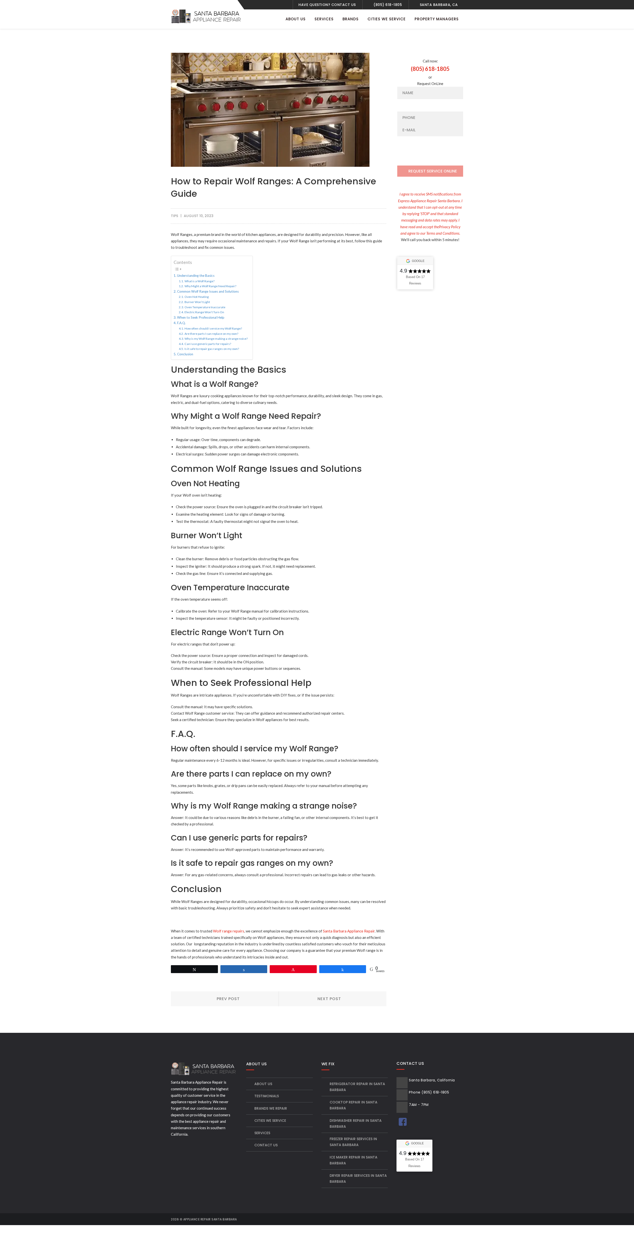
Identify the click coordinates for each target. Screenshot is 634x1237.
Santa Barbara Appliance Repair (349, 931)
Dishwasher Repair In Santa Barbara (356, 1123)
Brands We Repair (270, 1108)
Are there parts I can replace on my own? (211, 334)
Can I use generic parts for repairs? (208, 344)
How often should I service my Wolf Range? (213, 328)
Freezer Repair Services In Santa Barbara (353, 1142)
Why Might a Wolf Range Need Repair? (210, 286)
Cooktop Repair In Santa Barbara (353, 1105)
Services (262, 1132)
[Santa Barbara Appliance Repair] (207, 16)
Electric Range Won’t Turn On (204, 312)
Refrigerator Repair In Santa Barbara (357, 1087)
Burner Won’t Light (197, 302)
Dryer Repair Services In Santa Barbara (358, 1178)
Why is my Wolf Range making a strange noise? (216, 338)
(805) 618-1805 (387, 4)
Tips (174, 215)
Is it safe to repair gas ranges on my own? (212, 349)
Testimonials (266, 1096)
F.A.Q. (181, 323)
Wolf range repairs (228, 931)
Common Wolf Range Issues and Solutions (208, 291)
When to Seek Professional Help (200, 317)
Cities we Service (270, 1120)
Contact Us (266, 1145)
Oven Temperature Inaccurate (205, 307)
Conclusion (185, 354)
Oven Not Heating (197, 297)
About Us (263, 1083)
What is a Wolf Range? (199, 281)
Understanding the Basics (195, 276)
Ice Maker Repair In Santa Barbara (353, 1160)
